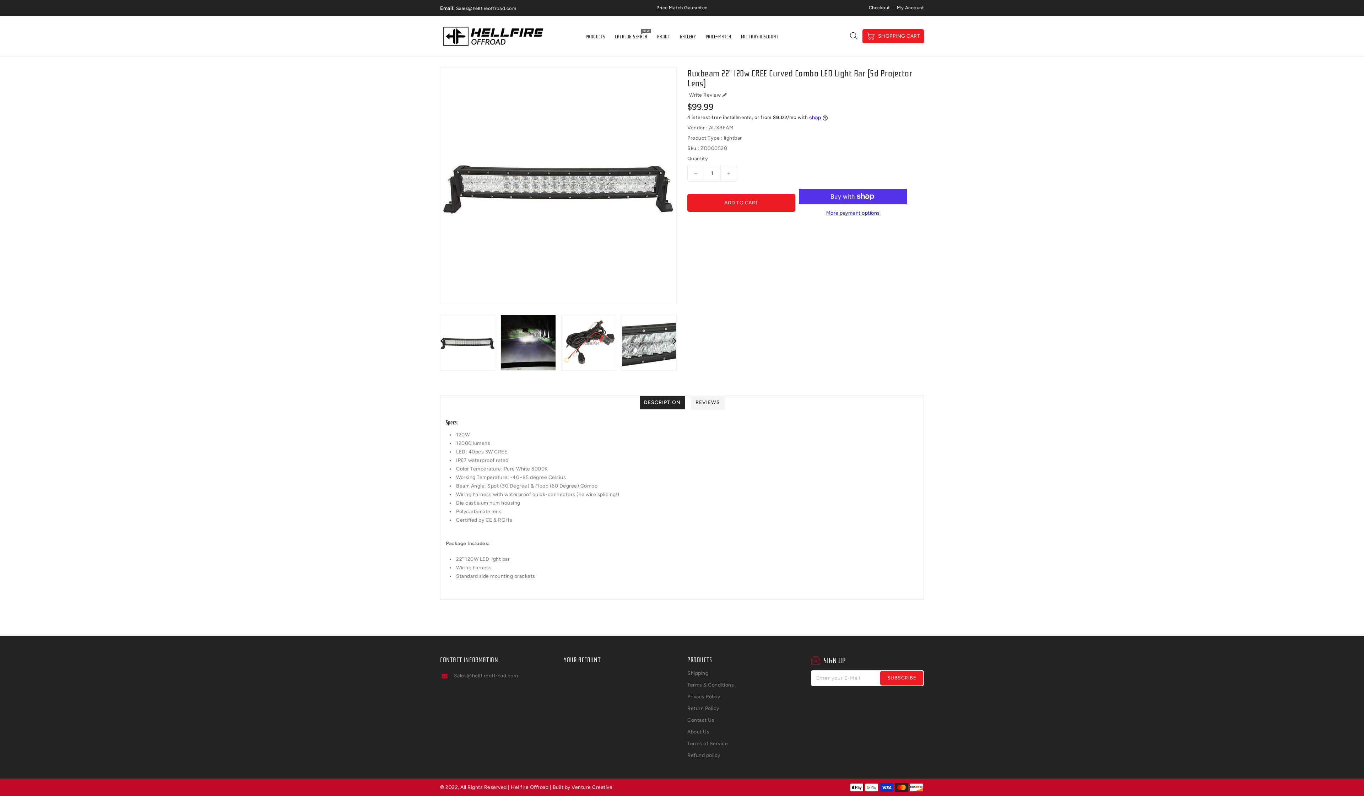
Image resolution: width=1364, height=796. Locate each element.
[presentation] (442, 340)
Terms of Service (707, 744)
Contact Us (700, 720)
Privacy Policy (703, 697)
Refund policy (703, 755)
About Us (698, 732)
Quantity (697, 158)
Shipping (697, 673)
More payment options (853, 213)
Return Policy (703, 708)
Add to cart (741, 203)
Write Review (705, 95)
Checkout (879, 7)
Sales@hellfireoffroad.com (486, 676)
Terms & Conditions (710, 685)
